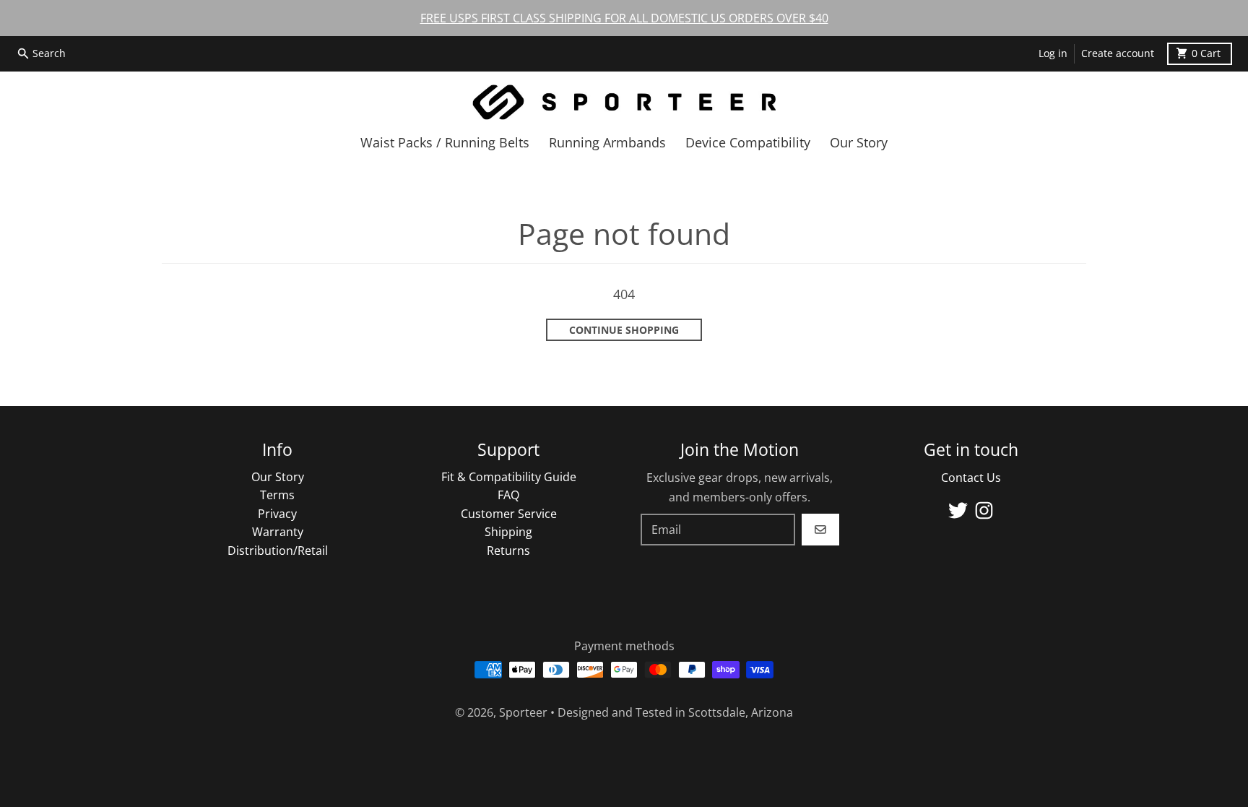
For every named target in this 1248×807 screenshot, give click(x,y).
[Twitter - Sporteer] (958, 510)
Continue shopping (624, 330)
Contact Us (971, 478)
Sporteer (523, 712)
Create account (1117, 53)
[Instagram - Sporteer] (984, 510)
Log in (1053, 53)
